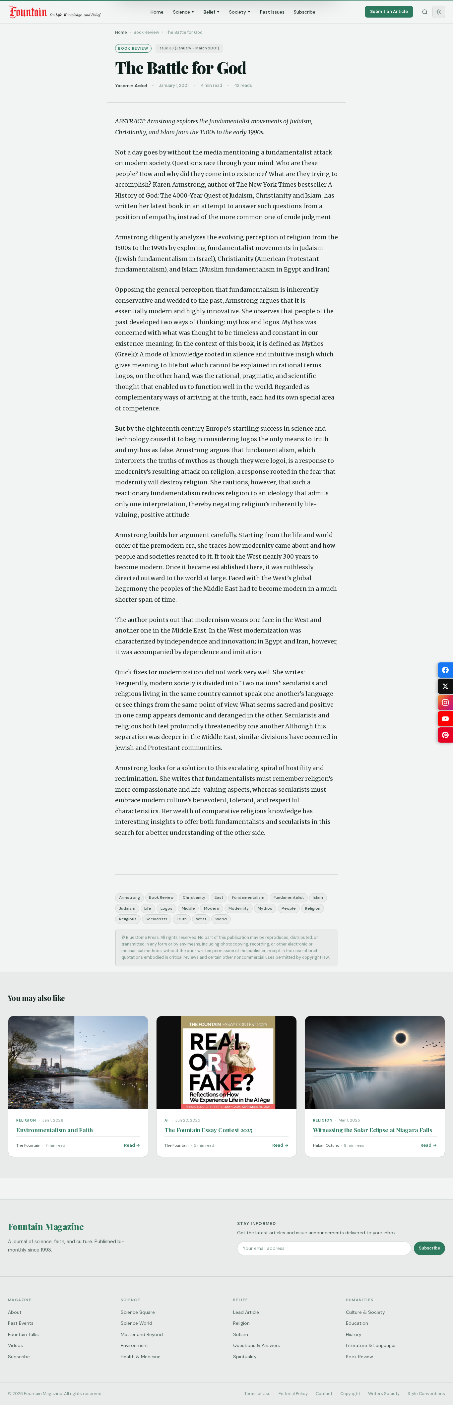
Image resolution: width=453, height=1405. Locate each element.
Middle (188, 908)
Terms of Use (257, 1393)
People (289, 908)
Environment (134, 1345)
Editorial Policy (293, 1393)
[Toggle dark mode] (438, 12)
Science (181, 12)
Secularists (156, 919)
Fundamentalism (248, 897)
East (219, 897)
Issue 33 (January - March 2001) (189, 48)
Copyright (350, 1393)
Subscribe (304, 12)
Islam (318, 897)
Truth (182, 919)
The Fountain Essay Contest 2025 (208, 1129)
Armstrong (129, 897)
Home (157, 12)
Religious (128, 919)
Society (237, 12)
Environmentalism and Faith (54, 1129)
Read (129, 1145)
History (353, 1334)
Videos (15, 1345)
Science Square (138, 1312)
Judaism (127, 908)
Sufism (240, 1334)
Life (147, 908)
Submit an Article (389, 11)
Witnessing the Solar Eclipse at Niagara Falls (372, 1129)
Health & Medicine (141, 1357)
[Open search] (425, 12)
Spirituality (245, 1357)
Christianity (194, 897)
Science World (136, 1323)
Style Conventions (426, 1393)
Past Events (20, 1323)
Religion (312, 908)
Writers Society (384, 1393)
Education (357, 1323)
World (221, 919)
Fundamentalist (289, 897)
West (201, 919)
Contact (324, 1393)
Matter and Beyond (142, 1334)
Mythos (265, 908)
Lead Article (246, 1312)
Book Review (161, 897)
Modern (211, 908)
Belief (209, 12)
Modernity (238, 908)
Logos (166, 908)
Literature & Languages (371, 1345)
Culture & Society (365, 1312)
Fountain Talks (23, 1334)
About (15, 1312)
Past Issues (272, 12)
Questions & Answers (256, 1345)
